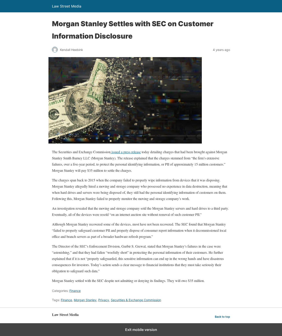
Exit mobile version (141, 329)
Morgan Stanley (85, 300)
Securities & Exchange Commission (136, 300)
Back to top (222, 316)
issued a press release (126, 151)
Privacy (103, 300)
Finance (75, 291)
